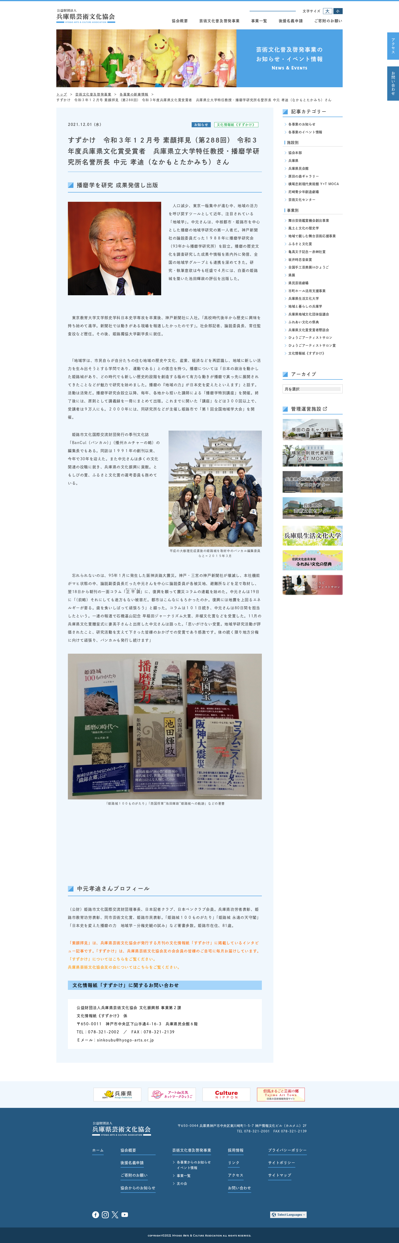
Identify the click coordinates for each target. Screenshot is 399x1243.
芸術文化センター (302, 199)
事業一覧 (259, 21)
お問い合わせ (393, 83)
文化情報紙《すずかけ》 (236, 124)
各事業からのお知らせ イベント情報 (194, 1165)
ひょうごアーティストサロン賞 (312, 345)
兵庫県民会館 (298, 168)
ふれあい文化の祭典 (303, 322)
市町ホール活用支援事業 (307, 290)
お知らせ (201, 124)
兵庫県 (293, 160)
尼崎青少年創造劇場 (303, 191)
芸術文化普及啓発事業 (219, 21)
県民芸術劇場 (298, 283)
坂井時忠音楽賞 (300, 259)
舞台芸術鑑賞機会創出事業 (308, 220)
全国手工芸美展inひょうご (308, 267)
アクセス (393, 46)
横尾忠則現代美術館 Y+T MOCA (313, 184)
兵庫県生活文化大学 (303, 298)
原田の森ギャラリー (303, 176)
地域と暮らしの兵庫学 (305, 306)
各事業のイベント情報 (305, 132)
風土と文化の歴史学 (303, 228)
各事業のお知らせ (302, 124)
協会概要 (180, 21)
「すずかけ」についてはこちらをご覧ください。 (112, 959)
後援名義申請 (291, 21)
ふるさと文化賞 (300, 243)
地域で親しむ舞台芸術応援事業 (312, 236)
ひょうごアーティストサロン (310, 337)
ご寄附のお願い (328, 21)
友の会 (182, 1183)
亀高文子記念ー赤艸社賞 (307, 251)
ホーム (98, 1150)
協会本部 (295, 152)
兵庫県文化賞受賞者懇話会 (308, 330)
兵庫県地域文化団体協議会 (308, 314)
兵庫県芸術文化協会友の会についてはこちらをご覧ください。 (125, 967)
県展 (291, 275)
